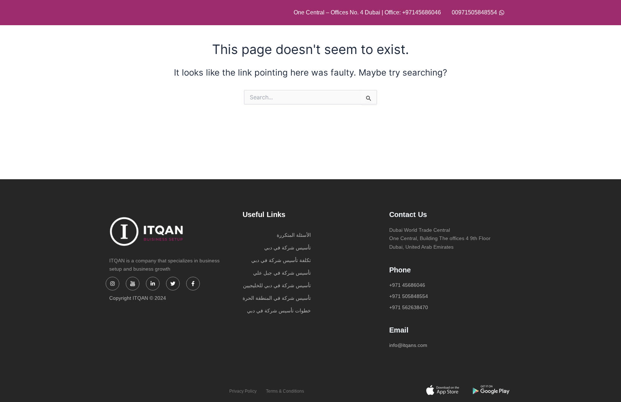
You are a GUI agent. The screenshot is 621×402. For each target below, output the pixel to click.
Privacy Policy (243, 391)
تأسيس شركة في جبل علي (282, 273)
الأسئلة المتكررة (294, 235)
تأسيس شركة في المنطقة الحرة (277, 298)
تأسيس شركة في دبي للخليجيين (277, 285)
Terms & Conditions (285, 391)
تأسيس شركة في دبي (287, 247)
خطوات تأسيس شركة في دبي (279, 310)
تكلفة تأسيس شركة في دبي (281, 260)
